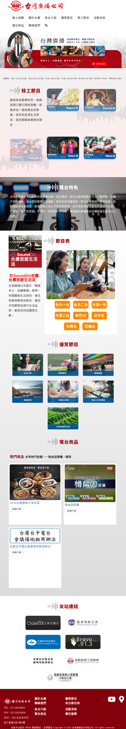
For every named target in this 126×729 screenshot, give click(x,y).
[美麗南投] (27, 391)
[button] (60, 64)
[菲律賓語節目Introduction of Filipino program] (26, 148)
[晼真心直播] (63, 391)
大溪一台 (99, 305)
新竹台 (80, 315)
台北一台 (62, 305)
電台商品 (18, 25)
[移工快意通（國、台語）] (100, 148)
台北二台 (81, 305)
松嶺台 (90, 326)
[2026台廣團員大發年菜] (35, 482)
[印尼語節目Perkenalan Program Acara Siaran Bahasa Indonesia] (100, 99)
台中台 (99, 315)
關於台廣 (34, 17)
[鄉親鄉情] (63, 365)
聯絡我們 (34, 25)
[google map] (121, 699)
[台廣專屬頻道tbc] (111, 699)
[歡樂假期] (98, 365)
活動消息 (99, 17)
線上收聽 (18, 17)
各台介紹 (51, 17)
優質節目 (67, 17)
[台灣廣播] (63, 48)
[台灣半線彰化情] (63, 418)
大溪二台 (62, 315)
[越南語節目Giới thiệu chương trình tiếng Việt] (63, 148)
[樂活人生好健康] (98, 391)
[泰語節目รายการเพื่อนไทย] (63, 99)
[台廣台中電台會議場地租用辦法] (35, 536)
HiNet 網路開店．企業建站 (39, 727)
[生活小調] (27, 365)
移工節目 (83, 17)
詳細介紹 (16, 509)
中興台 (71, 326)
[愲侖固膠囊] (90, 483)
